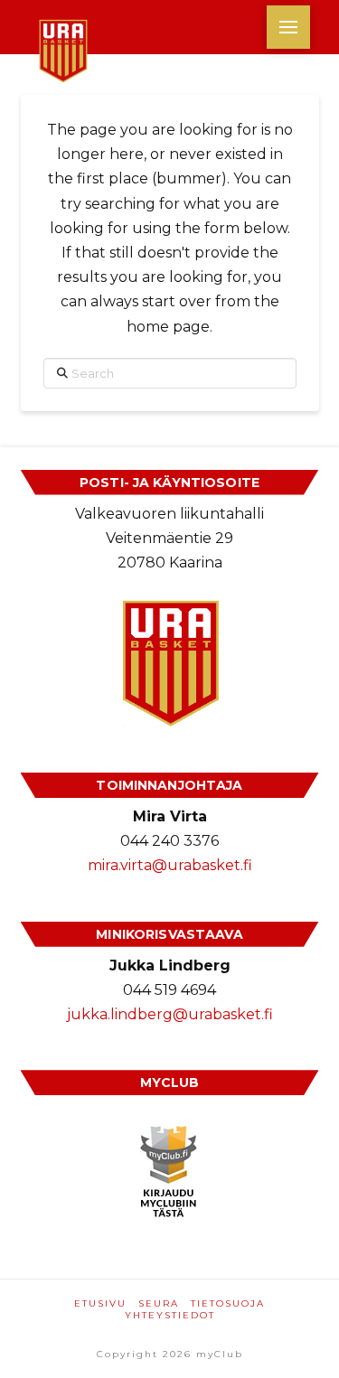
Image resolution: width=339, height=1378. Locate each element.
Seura (158, 1303)
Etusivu (100, 1303)
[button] (288, 27)
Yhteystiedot (170, 1315)
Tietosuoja (228, 1303)
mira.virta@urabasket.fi (170, 865)
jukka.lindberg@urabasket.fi (170, 1014)
